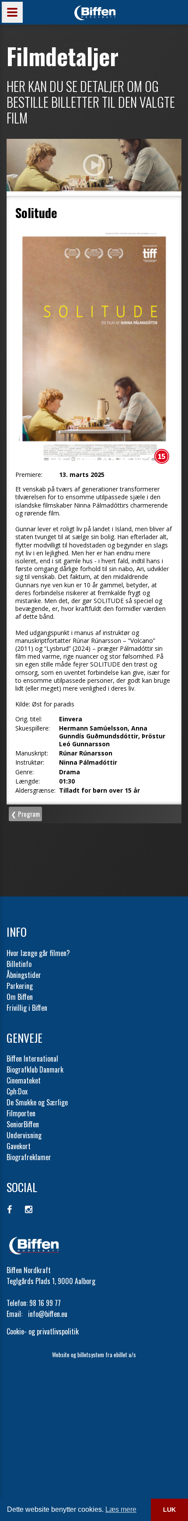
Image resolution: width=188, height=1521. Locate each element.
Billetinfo (19, 964)
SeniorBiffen (23, 1124)
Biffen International (32, 1058)
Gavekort (19, 1146)
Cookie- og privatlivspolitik (43, 1331)
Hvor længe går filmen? (38, 953)
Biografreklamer (29, 1157)
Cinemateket (24, 1080)
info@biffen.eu (47, 1314)
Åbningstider (24, 975)
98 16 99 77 (45, 1303)
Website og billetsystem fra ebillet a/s (94, 1354)
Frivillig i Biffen (27, 1007)
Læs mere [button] (120, 1509)
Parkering (20, 986)
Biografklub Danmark (35, 1069)
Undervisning (24, 1135)
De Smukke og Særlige (37, 1102)
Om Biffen (20, 997)
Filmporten (21, 1113)
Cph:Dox (17, 1091)
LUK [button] (169, 1509)
